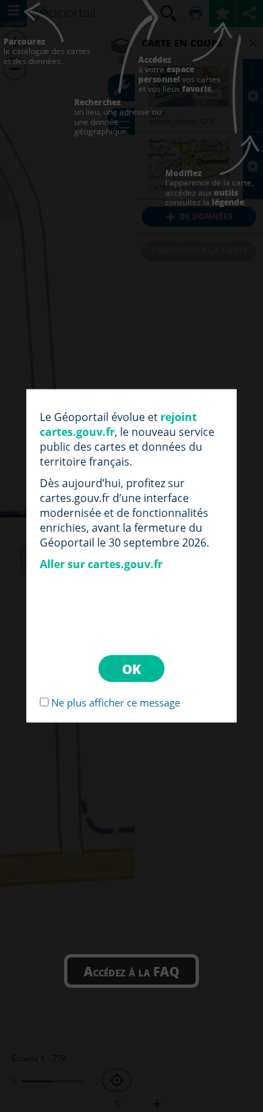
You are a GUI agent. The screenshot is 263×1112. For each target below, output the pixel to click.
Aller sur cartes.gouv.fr (101, 564)
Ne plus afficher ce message (115, 702)
